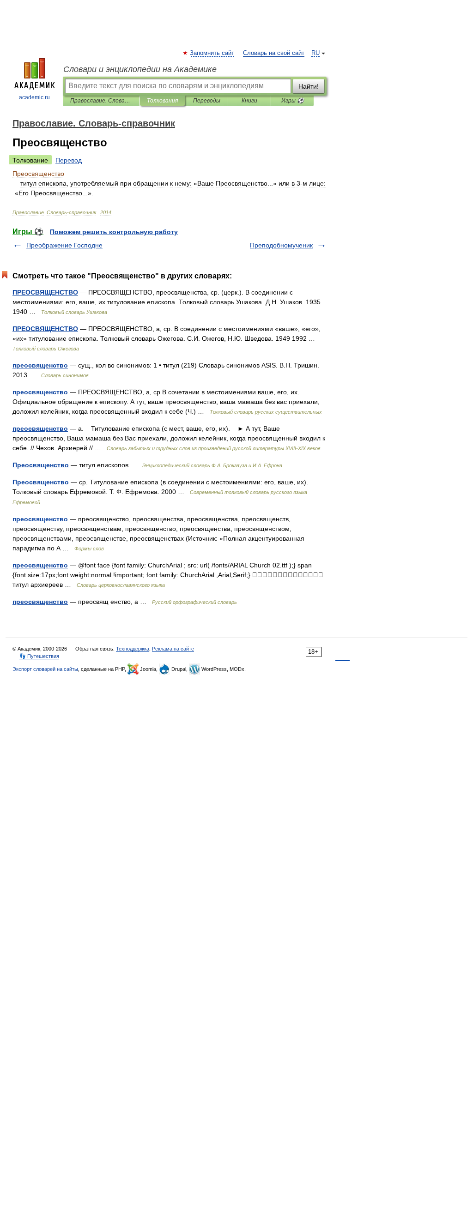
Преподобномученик (281, 245)
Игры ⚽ (292, 100)
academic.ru (34, 97)
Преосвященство (40, 465)
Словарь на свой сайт (273, 53)
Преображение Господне (64, 245)
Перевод (68, 160)
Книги (249, 100)
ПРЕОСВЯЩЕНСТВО (45, 292)
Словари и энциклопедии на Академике (140, 69)
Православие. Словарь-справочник (101, 100)
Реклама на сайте (173, 648)
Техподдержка (132, 648)
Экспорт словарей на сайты (45, 669)
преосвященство (40, 365)
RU (315, 53)
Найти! (308, 86)
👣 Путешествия (39, 656)
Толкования (162, 100)
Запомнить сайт (212, 53)
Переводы (206, 100)
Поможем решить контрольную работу (114, 231)
